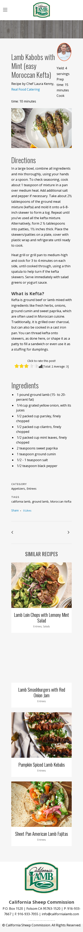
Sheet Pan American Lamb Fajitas (41, 833)
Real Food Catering (25, 89)
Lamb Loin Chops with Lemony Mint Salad (41, 617)
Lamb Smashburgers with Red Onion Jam (41, 692)
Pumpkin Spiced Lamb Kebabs (41, 764)
